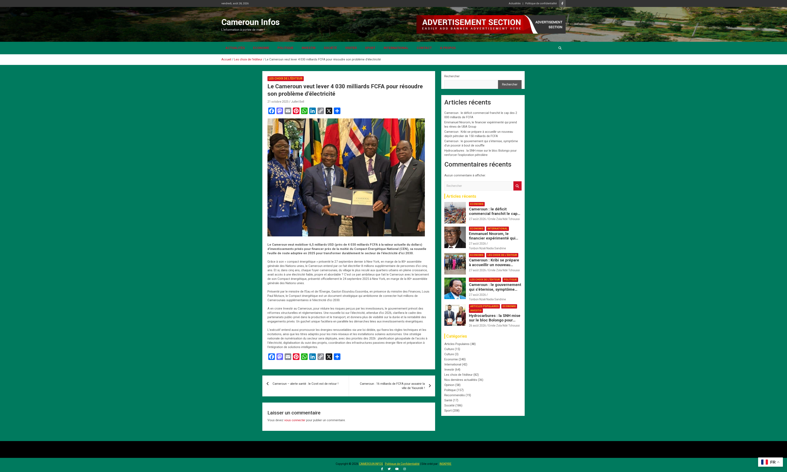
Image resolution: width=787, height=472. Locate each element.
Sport (370, 48)
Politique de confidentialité (541, 3)
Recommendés (454, 395)
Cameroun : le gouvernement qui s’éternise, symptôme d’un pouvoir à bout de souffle (495, 291)
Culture (449, 349)
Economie (261, 48)
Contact (424, 48)
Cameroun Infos (250, 22)
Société (330, 48)
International (396, 48)
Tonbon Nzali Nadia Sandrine (487, 248)
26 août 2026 (477, 325)
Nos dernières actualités (460, 380)
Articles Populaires (484, 306)
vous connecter (294, 420)
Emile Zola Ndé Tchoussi (504, 219)
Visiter (351, 48)
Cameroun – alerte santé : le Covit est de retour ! (305, 384)
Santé (448, 400)
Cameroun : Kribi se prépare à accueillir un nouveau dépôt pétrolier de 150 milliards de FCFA (494, 267)
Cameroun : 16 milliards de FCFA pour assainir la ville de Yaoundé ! (392, 386)
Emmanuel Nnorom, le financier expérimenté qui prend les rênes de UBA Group (492, 240)
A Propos (448, 48)
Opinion (449, 385)
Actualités (515, 3)
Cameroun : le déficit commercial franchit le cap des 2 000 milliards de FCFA (494, 214)
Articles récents (461, 196)
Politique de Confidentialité (402, 463)
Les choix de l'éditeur (286, 78)
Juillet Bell (297, 101)
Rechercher (452, 76)
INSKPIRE (446, 463)
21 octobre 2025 (278, 101)
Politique (285, 48)
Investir (309, 48)
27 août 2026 (477, 219)
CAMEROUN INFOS (371, 463)
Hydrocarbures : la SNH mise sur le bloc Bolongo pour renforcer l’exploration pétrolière (494, 322)
